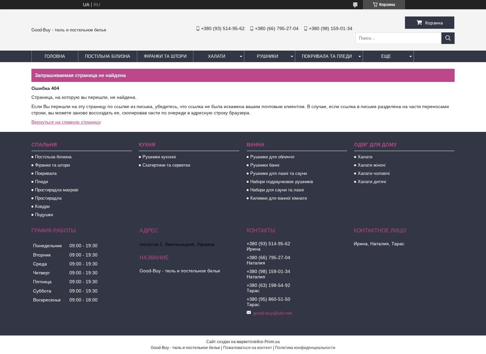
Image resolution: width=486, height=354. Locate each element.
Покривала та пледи (327, 56)
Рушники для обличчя (272, 156)
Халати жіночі (371, 165)
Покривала (46, 173)
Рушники (267, 56)
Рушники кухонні (159, 156)
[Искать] (448, 38)
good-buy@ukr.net (272, 313)
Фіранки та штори (165, 56)
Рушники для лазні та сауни (278, 173)
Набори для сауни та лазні (277, 189)
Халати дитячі (372, 181)
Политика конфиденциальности (305, 347)
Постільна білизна (107, 56)
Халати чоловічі (374, 173)
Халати (216, 56)
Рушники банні (264, 165)
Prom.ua (272, 341)
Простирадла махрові (56, 189)
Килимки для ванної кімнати (278, 198)
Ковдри (42, 206)
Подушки (44, 214)
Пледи (41, 181)
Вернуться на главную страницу (66, 122)
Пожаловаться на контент (247, 347)
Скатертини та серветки (166, 165)
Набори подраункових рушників (281, 181)
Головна (55, 56)
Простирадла (48, 198)
